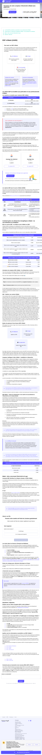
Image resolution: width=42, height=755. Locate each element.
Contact (16, 724)
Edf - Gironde (8, 647)
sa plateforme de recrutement (22, 607)
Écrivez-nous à (19, 735)
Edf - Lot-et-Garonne (10, 649)
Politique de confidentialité (18, 730)
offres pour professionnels (15, 195)
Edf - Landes (8, 648)
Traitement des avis (17, 729)
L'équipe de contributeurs (18, 723)
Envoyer (21, 681)
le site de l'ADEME (25, 583)
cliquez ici (34, 683)
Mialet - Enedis (9, 659)
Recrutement (17, 727)
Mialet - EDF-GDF (9, 660)
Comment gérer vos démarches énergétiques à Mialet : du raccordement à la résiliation (20, 31)
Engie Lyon (16, 750)
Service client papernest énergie (19, 725)
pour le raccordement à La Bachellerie (24, 559)
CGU (15, 728)
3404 (12, 108)
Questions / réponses (8, 34)
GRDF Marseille (31, 750)
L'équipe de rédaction (18, 722)
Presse (16, 726)
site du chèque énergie (15, 492)
